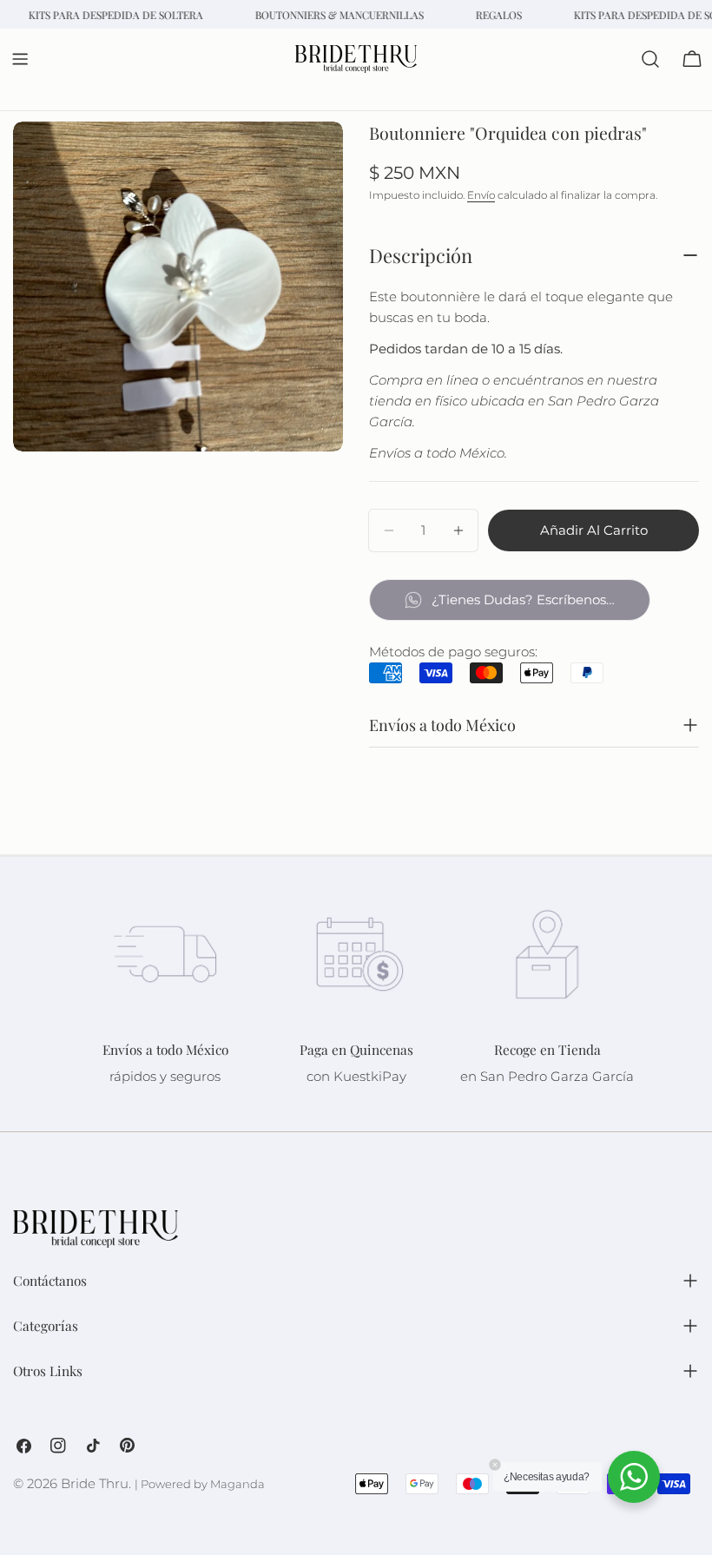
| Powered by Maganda (200, 1484)
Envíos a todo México (442, 725)
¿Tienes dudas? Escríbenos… (523, 599)
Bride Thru (95, 1483)
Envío (481, 194)
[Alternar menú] (20, 59)
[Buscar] (650, 59)
